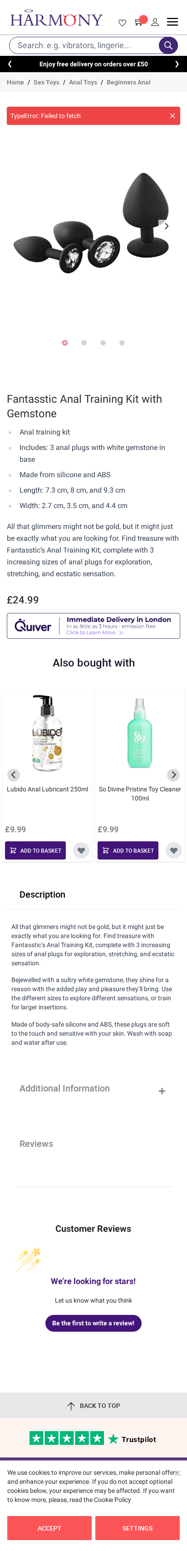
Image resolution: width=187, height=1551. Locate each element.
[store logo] (56, 17)
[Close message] (172, 116)
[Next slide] (173, 775)
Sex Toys (46, 82)
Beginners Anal (129, 82)
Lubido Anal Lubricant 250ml (47, 789)
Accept (50, 1528)
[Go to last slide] (13, 775)
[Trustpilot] (67, 1443)
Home (15, 82)
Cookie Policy (112, 1499)
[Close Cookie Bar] (177, 1473)
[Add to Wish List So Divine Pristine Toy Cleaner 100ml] (174, 850)
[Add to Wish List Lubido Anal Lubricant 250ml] (81, 850)
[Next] (165, 226)
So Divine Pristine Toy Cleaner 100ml (140, 793)
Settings (138, 1528)
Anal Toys (83, 82)
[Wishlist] (120, 23)
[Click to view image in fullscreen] (93, 220)
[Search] (168, 45)
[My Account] (155, 22)
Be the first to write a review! (93, 1323)
